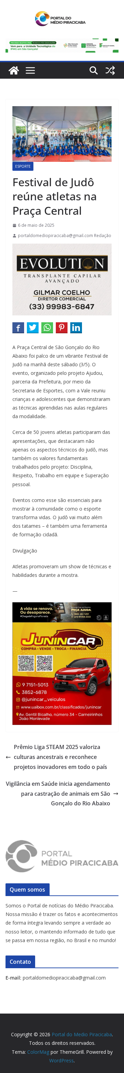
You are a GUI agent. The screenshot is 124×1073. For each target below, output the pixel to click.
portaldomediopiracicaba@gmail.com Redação (64, 235)
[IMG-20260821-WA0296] (62, 627)
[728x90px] (62, 43)
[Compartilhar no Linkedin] (76, 327)
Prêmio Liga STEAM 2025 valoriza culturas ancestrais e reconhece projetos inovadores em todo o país (60, 757)
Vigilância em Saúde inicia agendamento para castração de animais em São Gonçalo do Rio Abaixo (58, 793)
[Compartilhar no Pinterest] (62, 327)
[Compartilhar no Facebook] (18, 327)
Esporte (23, 166)
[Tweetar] (33, 327)
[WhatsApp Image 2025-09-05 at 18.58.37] (62, 248)
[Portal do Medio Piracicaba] (14, 70)
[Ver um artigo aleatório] (110, 70)
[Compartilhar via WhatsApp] (47, 327)
